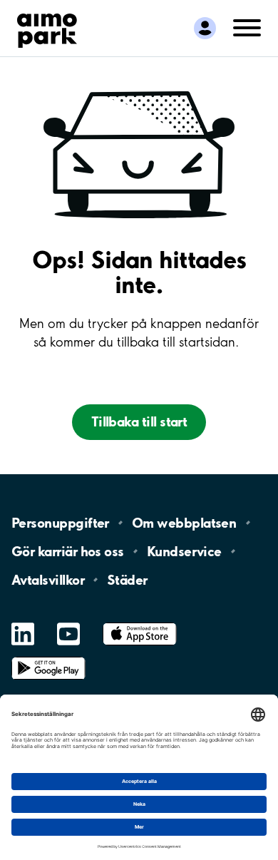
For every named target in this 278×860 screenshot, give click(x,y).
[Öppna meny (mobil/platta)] (247, 27)
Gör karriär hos (67, 551)
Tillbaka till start (139, 421)
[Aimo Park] (47, 28)
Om (184, 522)
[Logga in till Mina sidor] (205, 28)
